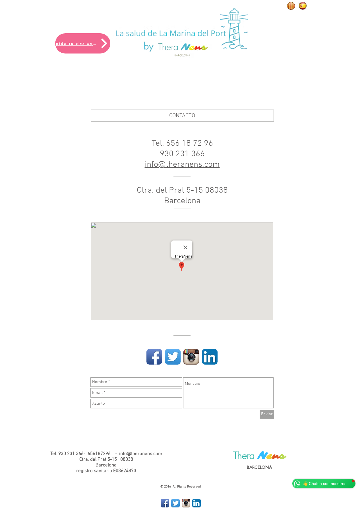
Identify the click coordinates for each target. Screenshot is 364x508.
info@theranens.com (182, 164)
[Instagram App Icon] (191, 357)
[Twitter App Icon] (173, 357)
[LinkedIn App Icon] (210, 357)
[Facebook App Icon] (154, 357)
